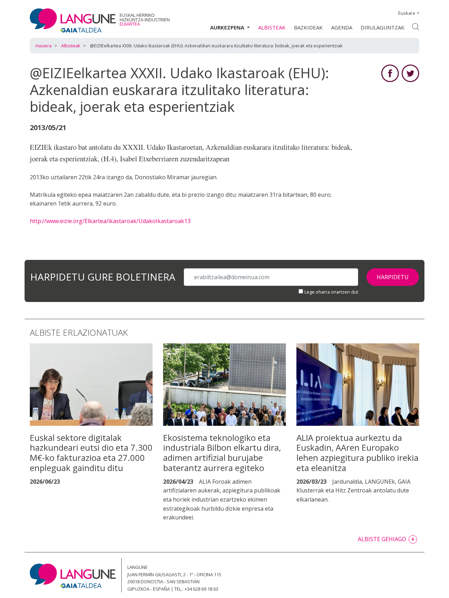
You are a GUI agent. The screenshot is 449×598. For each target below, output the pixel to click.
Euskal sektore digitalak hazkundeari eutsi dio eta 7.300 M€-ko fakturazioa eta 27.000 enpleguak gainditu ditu (91, 452)
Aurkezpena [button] (228, 27)
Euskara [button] (406, 13)
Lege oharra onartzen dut (331, 292)
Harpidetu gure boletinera (102, 277)
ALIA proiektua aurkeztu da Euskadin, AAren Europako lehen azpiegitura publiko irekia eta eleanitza (357, 452)
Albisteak (272, 27)
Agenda (341, 27)
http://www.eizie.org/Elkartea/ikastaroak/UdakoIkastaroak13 (110, 221)
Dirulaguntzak (382, 27)
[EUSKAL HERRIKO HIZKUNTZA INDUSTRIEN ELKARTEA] (73, 20)
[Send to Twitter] (410, 72)
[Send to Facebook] (390, 72)
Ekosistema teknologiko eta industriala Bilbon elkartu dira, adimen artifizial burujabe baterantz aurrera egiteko (222, 452)
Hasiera (43, 45)
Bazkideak (308, 27)
